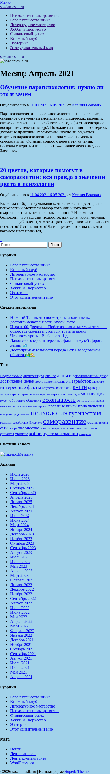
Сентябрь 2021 (23, 654)
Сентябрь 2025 (23, 492)
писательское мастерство (31, 406)
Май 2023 (18, 566)
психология (49, 413)
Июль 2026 (19, 474)
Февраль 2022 (22, 631)
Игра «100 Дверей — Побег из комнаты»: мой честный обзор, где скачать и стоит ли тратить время (58, 328)
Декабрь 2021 (22, 640)
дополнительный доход (90, 376)
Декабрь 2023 (22, 534)
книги (80, 387)
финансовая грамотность (81, 428)
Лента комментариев (28, 758)
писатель (7, 406)
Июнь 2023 (20, 561)
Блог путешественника (30, 20)
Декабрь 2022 (22, 589)
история (64, 387)
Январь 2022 (21, 635)
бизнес (50, 376)
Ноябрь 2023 (21, 538)
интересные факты (20, 387)
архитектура (33, 376)
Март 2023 (19, 575)
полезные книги (62, 406)
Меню (5, 2)
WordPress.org (22, 763)
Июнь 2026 (20, 479)
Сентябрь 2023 (23, 548)
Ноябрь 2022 (21, 594)
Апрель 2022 (21, 621)
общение (33, 400)
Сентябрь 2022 (23, 598)
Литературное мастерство (32, 25)
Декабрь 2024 (22, 506)
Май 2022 (18, 617)
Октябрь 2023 (22, 543)
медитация (73, 394)
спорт (13, 428)
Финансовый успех (27, 34)
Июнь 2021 (20, 667)
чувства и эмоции (60, 433)
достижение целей (17, 381)
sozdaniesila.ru (12, 7)
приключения (91, 405)
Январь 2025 (21, 502)
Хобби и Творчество (28, 29)
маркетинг (58, 394)
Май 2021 (18, 672)
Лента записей (23, 753)
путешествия (85, 413)
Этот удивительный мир (31, 48)
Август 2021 (21, 658)
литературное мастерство (33, 394)
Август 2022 (21, 603)
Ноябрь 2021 (21, 644)
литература (8, 394)
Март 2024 (19, 525)
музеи (4, 400)
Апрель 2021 (21, 677)
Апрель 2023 (21, 571)
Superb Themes (77, 771)
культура (94, 388)
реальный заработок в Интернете (21, 422)
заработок (81, 381)
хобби (35, 433)
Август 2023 (21, 552)
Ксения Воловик (86, 105)
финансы (7, 434)
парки (100, 400)
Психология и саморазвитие (34, 15)
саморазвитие (64, 421)
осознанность (59, 400)
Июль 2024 (19, 515)
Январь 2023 (21, 584)
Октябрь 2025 (22, 488)
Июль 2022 (19, 607)
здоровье (98, 381)
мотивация (93, 393)
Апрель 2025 (21, 497)
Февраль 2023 (22, 580)
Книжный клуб (23, 38)
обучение (17, 400)
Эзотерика (19, 43)
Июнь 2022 (20, 612)
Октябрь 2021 (22, 649)
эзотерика (85, 434)
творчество (28, 427)
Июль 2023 (19, 557)
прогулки (6, 414)
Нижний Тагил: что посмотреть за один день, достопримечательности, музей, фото (50, 319)
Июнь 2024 (20, 520)
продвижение (21, 414)
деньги (64, 375)
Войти (15, 749)
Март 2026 (19, 483)
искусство (48, 387)
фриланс (21, 434)
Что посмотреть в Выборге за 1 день (41, 336)
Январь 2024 (21, 529)
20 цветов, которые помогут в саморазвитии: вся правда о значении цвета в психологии (52, 177)
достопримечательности (53, 381)
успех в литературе (52, 428)
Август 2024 (21, 511)
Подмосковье (11, 376)
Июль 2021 (19, 663)
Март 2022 (19, 626)
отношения (86, 400)
